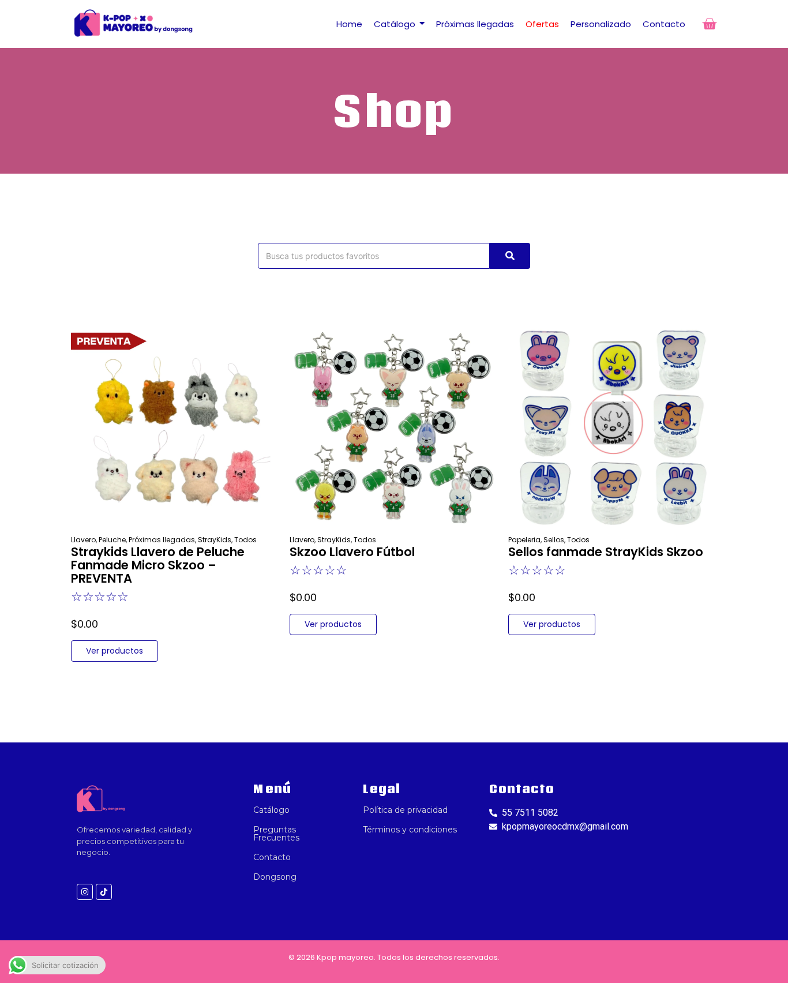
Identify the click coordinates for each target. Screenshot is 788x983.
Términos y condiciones (410, 829)
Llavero (84, 540)
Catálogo (271, 810)
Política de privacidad (405, 810)
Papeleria (525, 540)
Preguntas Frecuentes (276, 833)
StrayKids (215, 540)
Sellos (554, 540)
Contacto (272, 857)
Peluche (113, 540)
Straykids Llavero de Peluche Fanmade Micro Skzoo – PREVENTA (158, 565)
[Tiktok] (104, 892)
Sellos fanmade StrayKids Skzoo (605, 551)
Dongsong (275, 877)
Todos (245, 540)
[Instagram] (85, 892)
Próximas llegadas (162, 540)
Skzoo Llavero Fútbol (352, 551)
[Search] (510, 256)
